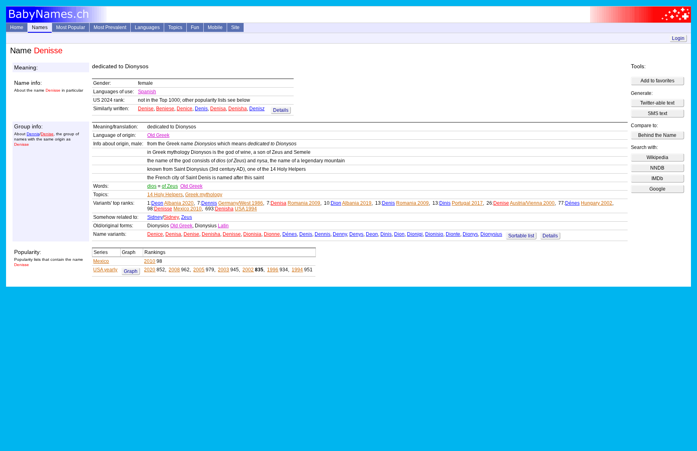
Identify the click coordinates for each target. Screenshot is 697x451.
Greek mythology (203, 194)
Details (280, 110)
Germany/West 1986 (240, 203)
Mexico (101, 261)
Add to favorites (657, 81)
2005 (199, 270)
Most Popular (70, 27)
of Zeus (170, 186)
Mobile (215, 27)
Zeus (186, 217)
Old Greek (158, 135)
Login (678, 38)
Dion (336, 203)
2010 (149, 261)
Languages (147, 27)
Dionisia (252, 234)
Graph (131, 271)
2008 (174, 270)
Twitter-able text (657, 103)
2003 (223, 270)
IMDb (657, 178)
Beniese (165, 108)
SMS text (657, 113)
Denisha (237, 108)
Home (16, 27)
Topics (175, 27)
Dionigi (415, 234)
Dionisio (434, 234)
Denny (340, 234)
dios (152, 186)
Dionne (272, 234)
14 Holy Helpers (165, 194)
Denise (146, 108)
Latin (223, 226)
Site (235, 27)
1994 (297, 270)
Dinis (445, 203)
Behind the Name (657, 135)
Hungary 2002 (596, 203)
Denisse (163, 209)
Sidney (155, 217)
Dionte (453, 234)
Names (40, 27)
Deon (157, 203)
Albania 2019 (356, 203)
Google (657, 189)
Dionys (470, 234)
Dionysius (491, 234)
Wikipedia (657, 157)
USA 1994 (246, 209)
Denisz (257, 108)
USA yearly (105, 270)
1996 (272, 270)
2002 (248, 270)
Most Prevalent (110, 27)
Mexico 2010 (187, 209)
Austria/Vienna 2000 (532, 203)
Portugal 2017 (467, 203)
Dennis (33, 134)
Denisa (218, 108)
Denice (184, 108)
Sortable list (521, 236)
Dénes (572, 203)
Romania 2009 (304, 203)
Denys (356, 234)
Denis (201, 108)
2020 (149, 270)
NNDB (657, 168)
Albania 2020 (179, 203)
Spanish (147, 91)
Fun (195, 27)
